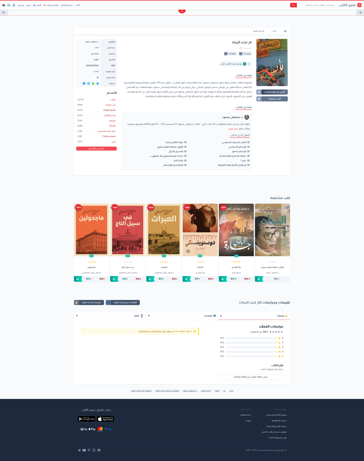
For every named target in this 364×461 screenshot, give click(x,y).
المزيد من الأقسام (96, 149)
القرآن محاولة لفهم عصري (170, 147)
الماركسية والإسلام (173, 165)
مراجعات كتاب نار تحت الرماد (141, 391)
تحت (231, 391)
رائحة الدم (178, 160)
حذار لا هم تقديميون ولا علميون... (166, 156)
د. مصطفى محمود (232, 117)
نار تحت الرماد (206, 391)
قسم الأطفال (67, 5)
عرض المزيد (233, 129)
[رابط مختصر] (88, 77)
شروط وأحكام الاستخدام (276, 415)
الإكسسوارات (52, 5)
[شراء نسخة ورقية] (272, 279)
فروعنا (248, 421)
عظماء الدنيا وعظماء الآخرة (232, 156)
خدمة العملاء (245, 415)
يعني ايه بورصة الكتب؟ (277, 438)
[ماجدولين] (91, 230)
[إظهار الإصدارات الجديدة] (182, 12)
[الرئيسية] (285, 31)
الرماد (217, 391)
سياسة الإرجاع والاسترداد (276, 426)
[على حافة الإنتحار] (360, 12)
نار (224, 391)
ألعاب (38, 5)
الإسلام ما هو (239, 151)
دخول (28, 5)
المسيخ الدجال (175, 151)
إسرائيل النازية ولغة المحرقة (232, 165)
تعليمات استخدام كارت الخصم (274, 432)
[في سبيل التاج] (127, 230)
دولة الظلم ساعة (174, 142)
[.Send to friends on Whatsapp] (93, 83)
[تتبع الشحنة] (9, 5)
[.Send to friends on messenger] (98, 83)
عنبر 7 (243, 160)
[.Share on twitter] (88, 83)
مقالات (96, 60)
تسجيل (21, 5)
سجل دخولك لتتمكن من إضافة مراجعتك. (250, 377)
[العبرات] (163, 230)
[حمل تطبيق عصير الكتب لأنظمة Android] (86, 418)
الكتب (77, 5)
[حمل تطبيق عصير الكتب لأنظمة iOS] (105, 418)
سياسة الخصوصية (279, 421)
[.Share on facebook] (84, 83)
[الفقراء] (200, 230)
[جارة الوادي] (236, 230)
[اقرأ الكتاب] (236, 256)
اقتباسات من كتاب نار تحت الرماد (167, 391)
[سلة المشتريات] (14, 5)
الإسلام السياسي (237, 147)
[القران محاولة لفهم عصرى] (272, 230)
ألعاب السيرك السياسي (234, 142)
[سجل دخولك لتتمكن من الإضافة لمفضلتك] (240, 48)
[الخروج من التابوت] (4, 12)
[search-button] (293, 5)
